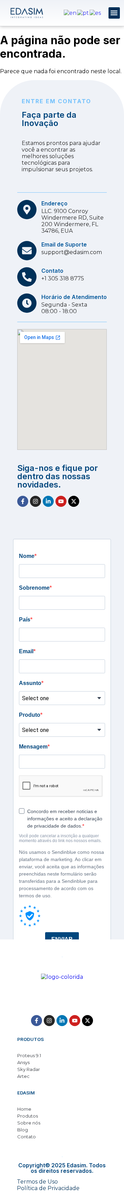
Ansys (23, 1062)
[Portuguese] (83, 12)
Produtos (27, 1116)
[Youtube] (60, 501)
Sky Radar (28, 1069)
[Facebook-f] (22, 501)
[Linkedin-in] (48, 501)
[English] (70, 12)
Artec (23, 1076)
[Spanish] (96, 12)
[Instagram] (35, 501)
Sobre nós (28, 1123)
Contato (26, 1136)
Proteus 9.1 (29, 1055)
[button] (114, 13)
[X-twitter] (73, 501)
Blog (22, 1129)
